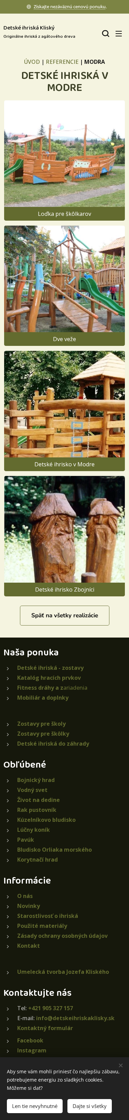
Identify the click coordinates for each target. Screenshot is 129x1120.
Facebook (30, 1040)
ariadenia (52, 687)
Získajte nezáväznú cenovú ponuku (70, 6)
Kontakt (28, 945)
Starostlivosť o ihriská (47, 916)
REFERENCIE (62, 62)
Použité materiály (42, 926)
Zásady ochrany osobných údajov (62, 936)
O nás (25, 896)
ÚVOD (32, 62)
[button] (105, 33)
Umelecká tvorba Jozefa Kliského (63, 972)
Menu (119, 33)
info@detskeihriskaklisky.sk (75, 1018)
